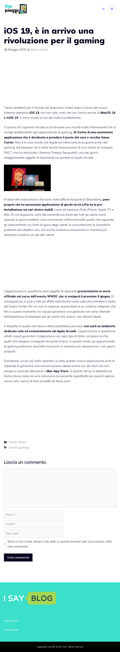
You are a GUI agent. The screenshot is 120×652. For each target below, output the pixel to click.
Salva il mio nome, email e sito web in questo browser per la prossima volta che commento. (60, 544)
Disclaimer (11, 630)
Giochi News (17, 442)
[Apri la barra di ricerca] (103, 9)
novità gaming (19, 447)
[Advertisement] (60, 80)
